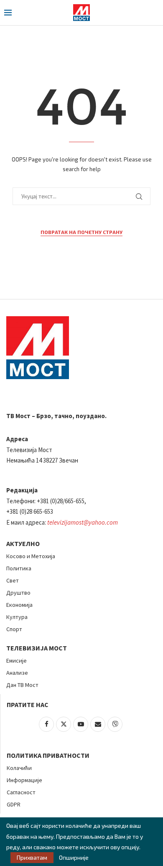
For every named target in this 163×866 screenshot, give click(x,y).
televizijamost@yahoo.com (82, 522)
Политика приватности (48, 755)
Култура (17, 617)
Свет (12, 580)
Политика (18, 568)
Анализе (17, 673)
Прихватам (32, 857)
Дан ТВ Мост (22, 685)
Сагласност (21, 792)
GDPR (13, 804)
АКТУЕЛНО (23, 543)
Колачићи (19, 768)
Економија (19, 605)
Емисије (16, 660)
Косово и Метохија (30, 556)
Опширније (74, 858)
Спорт (14, 629)
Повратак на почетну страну (81, 232)
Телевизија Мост (36, 648)
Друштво (18, 593)
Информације (24, 780)
